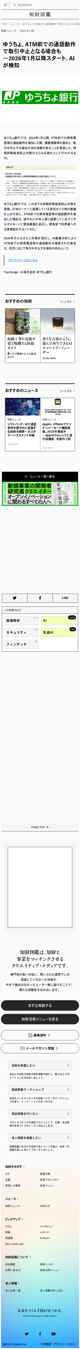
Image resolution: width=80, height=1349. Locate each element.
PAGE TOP (38, 827)
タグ (7, 1174)
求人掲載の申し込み (51, 1290)
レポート (44, 1232)
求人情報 (11, 1283)
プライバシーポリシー (65, 1344)
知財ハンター (47, 1264)
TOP (4, 24)
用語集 (9, 1238)
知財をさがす (13, 1166)
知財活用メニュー (50, 1270)
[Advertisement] (40, 550)
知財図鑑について (16, 1257)
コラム (8, 1226)
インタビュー (47, 1226)
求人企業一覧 (13, 1290)
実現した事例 (12, 1185)
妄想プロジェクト (49, 1179)
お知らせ (45, 1206)
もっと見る (66, 301)
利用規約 (46, 1344)
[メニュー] (5, 5)
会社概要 (10, 1264)
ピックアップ (13, 1219)
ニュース (15, 24)
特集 (7, 1232)
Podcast (45, 1238)
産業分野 (45, 1174)
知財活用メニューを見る (40, 1019)
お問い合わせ (13, 1270)
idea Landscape (14, 1244)
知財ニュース (12, 1206)
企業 (7, 1179)
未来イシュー (47, 1185)
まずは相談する (40, 1005)
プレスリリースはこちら (22, 260)
